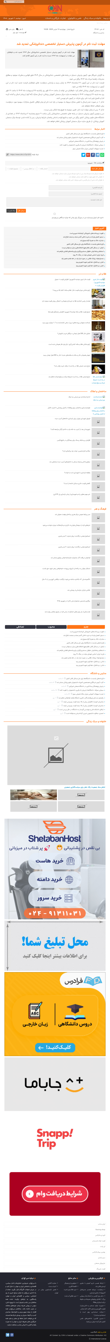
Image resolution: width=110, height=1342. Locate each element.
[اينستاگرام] (12, 1335)
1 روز (54, 698)
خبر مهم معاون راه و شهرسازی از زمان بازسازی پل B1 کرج (72, 494)
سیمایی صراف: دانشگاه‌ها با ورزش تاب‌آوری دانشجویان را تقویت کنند (81, 145)
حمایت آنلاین (52, 1283)
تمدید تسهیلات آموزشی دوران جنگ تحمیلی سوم (88, 149)
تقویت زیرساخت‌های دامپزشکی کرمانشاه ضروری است (87, 233)
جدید (86, 627)
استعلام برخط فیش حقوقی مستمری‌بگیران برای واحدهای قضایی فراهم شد (80, 251)
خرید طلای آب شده (71, 1296)
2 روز (62, 713)
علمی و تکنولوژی (74, 18)
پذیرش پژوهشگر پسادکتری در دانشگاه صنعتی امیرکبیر (86, 141)
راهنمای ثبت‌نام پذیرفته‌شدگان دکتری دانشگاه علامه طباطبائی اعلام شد (81, 698)
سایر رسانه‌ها (102, 23)
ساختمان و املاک (98, 391)
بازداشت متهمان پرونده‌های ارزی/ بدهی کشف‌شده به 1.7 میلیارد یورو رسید (66, 323)
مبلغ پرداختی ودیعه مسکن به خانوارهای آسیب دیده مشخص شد (69, 462)
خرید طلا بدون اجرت (70, 1289)
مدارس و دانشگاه (98, 33)
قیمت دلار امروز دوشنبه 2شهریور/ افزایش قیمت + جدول (72, 279)
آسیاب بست (52, 1286)
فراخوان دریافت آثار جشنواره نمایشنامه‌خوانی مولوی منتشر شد (70, 558)
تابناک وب (94, 1332)
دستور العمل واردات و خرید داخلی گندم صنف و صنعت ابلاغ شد (83, 237)
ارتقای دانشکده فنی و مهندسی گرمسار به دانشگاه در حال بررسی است (81, 709)
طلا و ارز (102, 274)
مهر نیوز (15, 32)
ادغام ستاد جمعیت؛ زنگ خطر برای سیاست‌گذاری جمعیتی (84, 787)
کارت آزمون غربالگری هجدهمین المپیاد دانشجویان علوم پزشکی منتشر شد (80, 137)
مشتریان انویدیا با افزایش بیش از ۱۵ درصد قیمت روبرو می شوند (83, 702)
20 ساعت (67, 694)
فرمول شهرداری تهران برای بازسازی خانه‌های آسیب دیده (72, 418)
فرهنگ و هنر (100, 509)
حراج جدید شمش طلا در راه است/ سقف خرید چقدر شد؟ (72, 366)
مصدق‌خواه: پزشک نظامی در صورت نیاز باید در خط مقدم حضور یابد (82, 258)
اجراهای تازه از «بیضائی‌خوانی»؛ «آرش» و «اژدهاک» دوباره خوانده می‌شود (66, 525)
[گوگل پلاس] (88, 155)
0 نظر (21, 29)
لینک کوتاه (35, 154)
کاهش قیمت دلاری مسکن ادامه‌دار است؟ (77, 483)
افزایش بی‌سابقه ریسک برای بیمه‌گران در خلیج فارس (73, 440)
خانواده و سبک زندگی (92, 18)
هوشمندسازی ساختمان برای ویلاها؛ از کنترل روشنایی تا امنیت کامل (69, 408)
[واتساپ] (102, 155)
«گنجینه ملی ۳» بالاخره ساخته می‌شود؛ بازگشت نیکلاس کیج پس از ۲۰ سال (66, 579)
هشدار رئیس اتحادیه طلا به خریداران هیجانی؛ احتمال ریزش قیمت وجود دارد (66, 301)
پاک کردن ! (11, 211)
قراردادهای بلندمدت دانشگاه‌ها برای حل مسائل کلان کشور (84, 134)
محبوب (51, 627)
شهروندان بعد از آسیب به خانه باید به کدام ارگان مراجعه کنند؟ (70, 429)
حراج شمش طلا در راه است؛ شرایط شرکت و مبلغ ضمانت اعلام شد (69, 377)
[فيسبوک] (93, 155)
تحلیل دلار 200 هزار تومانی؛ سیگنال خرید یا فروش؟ (73, 333)
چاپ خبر (11, 29)
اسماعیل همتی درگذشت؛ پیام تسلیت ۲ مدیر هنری (74, 536)
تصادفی (20, 627)
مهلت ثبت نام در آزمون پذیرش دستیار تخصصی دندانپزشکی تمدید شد (61, 44)
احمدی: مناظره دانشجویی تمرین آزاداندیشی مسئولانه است (85, 713)
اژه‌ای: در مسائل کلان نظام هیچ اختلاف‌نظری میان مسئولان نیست (82, 248)
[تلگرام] (98, 155)
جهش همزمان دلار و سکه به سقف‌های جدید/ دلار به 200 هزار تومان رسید (66, 355)
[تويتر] (83, 155)
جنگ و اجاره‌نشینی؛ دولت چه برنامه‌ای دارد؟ (76, 451)
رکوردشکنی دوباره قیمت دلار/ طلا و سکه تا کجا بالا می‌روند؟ (71, 290)
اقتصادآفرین (73, 1286)
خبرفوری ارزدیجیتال (70, 1283)
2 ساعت (61, 679)
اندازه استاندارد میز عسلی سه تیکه (79, 397)
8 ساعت (51, 682)
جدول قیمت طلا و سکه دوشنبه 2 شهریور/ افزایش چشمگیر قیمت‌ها (69, 312)
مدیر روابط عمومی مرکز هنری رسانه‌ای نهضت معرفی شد (72, 514)
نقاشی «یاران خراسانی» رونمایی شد (78, 590)
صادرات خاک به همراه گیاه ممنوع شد (92, 240)
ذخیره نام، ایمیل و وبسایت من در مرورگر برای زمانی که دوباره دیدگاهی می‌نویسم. (78, 217)
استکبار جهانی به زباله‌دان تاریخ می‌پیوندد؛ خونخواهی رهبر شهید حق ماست (66, 568)
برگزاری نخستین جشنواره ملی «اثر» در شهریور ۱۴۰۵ (73, 601)
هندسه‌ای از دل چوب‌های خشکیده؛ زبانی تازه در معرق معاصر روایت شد (67, 612)
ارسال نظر (21, 211)
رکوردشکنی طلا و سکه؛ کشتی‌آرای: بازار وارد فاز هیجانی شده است (69, 344)
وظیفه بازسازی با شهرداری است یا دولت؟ (77, 473)
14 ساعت (54, 690)
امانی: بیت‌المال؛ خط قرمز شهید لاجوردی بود (90, 262)
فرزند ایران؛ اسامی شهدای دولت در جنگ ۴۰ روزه (88, 255)
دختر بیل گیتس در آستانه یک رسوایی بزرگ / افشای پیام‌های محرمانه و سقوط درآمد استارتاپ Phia (92, 1299)
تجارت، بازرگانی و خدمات (55, 18)
